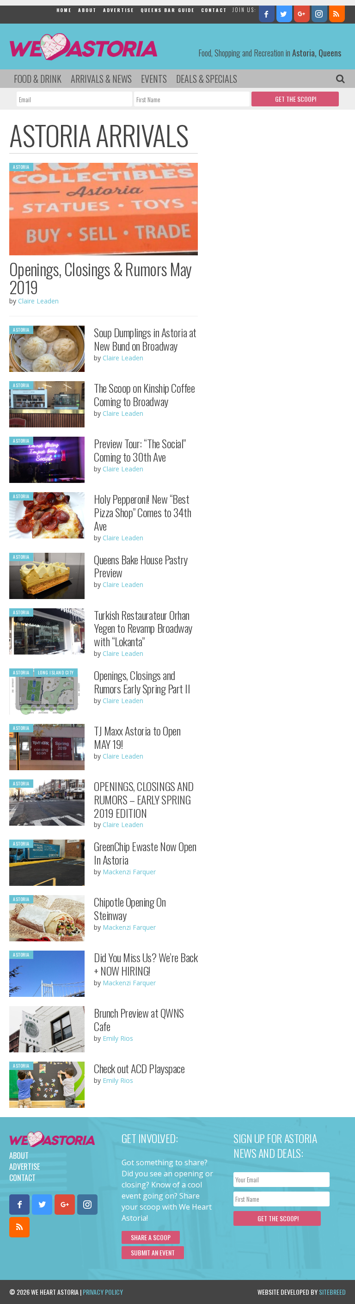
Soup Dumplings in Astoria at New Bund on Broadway (145, 339)
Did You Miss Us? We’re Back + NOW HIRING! (145, 964)
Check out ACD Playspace (139, 1068)
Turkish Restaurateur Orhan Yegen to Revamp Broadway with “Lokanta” (143, 628)
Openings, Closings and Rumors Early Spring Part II (142, 682)
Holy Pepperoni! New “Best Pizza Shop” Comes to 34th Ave (142, 512)
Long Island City (56, 672)
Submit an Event (153, 1252)
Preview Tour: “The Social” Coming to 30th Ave (140, 450)
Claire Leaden (38, 301)
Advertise (118, 9)
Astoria (21, 166)
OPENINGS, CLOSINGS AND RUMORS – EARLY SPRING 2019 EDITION (143, 799)
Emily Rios (118, 1038)
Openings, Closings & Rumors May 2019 (100, 278)
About (87, 9)
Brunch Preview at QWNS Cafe (139, 1019)
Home (64, 9)
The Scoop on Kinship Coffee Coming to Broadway (144, 394)
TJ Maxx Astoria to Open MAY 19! (137, 737)
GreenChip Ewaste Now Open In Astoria (145, 853)
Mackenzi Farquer (129, 871)
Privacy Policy (103, 1292)
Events (154, 79)
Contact (214, 9)
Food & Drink (37, 79)
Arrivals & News (101, 79)
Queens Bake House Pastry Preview (140, 566)
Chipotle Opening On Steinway (129, 908)
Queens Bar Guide (168, 9)
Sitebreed (332, 1292)
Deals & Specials (206, 79)
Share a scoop (151, 1237)
